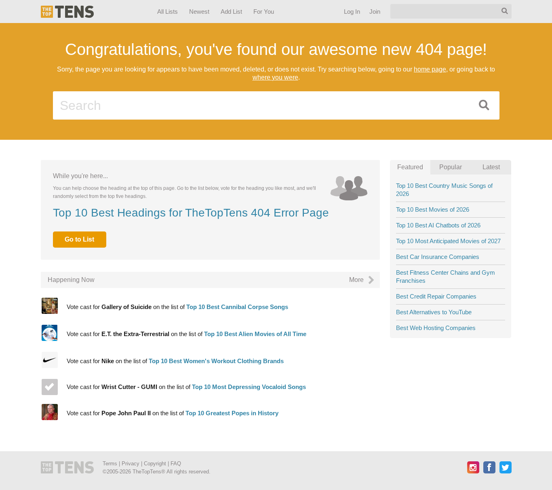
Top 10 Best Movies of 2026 (432, 209)
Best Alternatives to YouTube (434, 312)
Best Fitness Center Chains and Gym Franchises (445, 276)
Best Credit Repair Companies (436, 296)
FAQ (176, 464)
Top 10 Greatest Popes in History (231, 413)
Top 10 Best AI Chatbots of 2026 (438, 225)
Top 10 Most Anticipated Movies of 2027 (448, 241)
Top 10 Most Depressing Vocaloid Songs (249, 386)
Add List (231, 11)
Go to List (79, 239)
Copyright (155, 464)
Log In (351, 11)
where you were (275, 77)
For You (263, 11)
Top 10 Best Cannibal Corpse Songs (237, 306)
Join (374, 11)
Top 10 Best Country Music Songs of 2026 (444, 189)
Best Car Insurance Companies (437, 256)
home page (430, 69)
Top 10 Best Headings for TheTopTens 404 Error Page (191, 212)
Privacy (130, 464)
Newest (199, 11)
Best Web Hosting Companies (436, 327)
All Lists (167, 11)
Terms (110, 464)
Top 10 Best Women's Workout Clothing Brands (216, 361)
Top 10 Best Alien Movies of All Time (255, 333)
